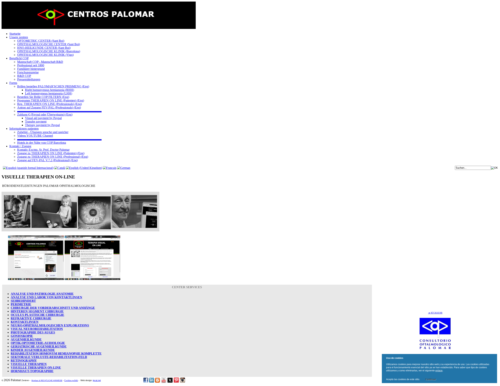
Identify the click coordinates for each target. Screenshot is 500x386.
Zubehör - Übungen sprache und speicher (42, 132)
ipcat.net (97, 380)
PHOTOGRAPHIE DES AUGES (33, 332)
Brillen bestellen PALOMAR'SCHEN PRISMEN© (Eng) (53, 86)
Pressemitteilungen (28, 79)
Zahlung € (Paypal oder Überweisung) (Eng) (44, 114)
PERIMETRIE (21, 304)
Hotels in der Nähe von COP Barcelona (41, 142)
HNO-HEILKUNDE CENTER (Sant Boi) (44, 47)
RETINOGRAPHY (24, 360)
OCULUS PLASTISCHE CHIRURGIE (37, 314)
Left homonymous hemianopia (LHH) (48, 93)
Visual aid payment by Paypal (43, 118)
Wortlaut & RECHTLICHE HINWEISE (46, 381)
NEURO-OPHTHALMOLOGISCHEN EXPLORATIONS (50, 325)
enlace (439, 370)
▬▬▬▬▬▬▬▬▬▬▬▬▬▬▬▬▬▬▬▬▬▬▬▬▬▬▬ (59, 111)
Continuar (430, 379)
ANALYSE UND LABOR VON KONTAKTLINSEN (46, 297)
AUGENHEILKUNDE (26, 339)
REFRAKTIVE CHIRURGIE (31, 318)
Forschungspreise (28, 72)
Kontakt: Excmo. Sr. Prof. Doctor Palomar (43, 149)
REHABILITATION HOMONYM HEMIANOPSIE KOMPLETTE (56, 353)
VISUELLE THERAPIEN (29, 364)
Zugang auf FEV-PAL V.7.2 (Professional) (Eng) (47, 160)
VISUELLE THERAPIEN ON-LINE (36, 367)
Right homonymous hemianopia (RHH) (49, 90)
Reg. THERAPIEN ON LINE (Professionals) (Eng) (49, 104)
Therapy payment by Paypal (42, 125)
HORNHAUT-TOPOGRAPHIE (32, 371)
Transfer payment (35, 121)
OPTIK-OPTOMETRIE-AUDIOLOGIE (38, 343)
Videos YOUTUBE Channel (35, 135)
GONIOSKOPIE (22, 336)
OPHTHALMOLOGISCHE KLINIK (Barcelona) (48, 51)
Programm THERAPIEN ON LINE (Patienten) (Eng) (50, 100)
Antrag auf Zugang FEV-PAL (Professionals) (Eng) (49, 107)
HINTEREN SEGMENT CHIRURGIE (37, 311)
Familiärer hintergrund (31, 68)
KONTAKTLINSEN (24, 322)
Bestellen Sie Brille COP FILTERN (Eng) (43, 97)
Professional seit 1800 (30, 65)
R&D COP (24, 76)
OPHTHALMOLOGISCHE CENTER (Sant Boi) (48, 44)
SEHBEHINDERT (23, 300)
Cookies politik (71, 380)
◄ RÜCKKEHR (435, 313)
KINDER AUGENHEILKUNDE (33, 350)
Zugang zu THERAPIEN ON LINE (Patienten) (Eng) (50, 153)
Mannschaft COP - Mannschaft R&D (40, 61)
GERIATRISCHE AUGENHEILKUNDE (39, 346)
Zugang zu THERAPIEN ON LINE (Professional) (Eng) (52, 156)
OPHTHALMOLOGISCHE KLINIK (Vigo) (45, 54)
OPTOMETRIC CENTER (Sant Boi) (40, 40)
